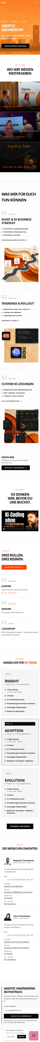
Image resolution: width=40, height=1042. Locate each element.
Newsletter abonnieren (21, 1016)
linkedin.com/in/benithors (13, 886)
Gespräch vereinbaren (14, 468)
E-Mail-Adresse (10, 1006)
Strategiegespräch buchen (13, 240)
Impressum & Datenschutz (17, 1022)
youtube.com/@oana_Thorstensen (16, 948)
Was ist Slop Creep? (9, 593)
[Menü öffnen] (36, 2)
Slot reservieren (10, 904)
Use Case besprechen (11, 401)
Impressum (21, 1033)
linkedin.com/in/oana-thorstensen (16, 942)
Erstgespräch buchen (15, 46)
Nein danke (11, 1037)
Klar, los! (21, 1037)
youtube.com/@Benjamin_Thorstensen (18, 892)
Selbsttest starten (13, 567)
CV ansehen (8, 898)
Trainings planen (9, 321)
